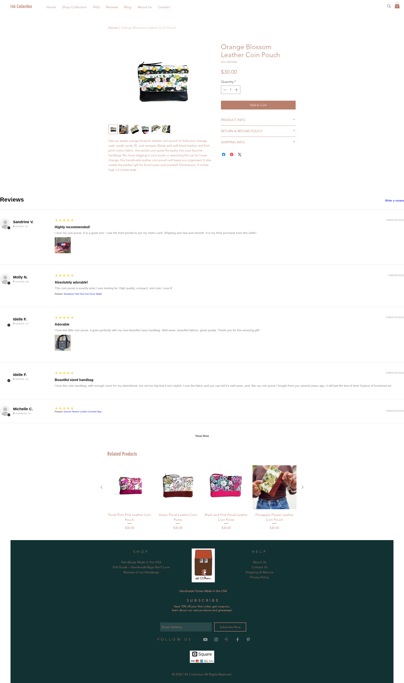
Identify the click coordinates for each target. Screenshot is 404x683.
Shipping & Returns (259, 572)
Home (113, 28)
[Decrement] (224, 90)
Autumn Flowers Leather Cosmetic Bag (82, 411)
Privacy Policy (259, 577)
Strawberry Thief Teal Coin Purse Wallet (83, 294)
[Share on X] (239, 154)
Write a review (394, 200)
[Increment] (237, 90)
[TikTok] (226, 639)
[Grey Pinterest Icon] (248, 639)
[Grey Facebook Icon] (237, 639)
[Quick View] (130, 487)
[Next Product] (302, 487)
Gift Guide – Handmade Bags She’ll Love (141, 567)
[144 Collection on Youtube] (205, 639)
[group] (202, 498)
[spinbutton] (230, 90)
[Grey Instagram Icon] (216, 639)
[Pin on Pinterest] (231, 154)
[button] (74, 7)
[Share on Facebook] (223, 154)
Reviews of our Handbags (141, 572)
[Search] (389, 6)
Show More (202, 436)
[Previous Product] (101, 487)
